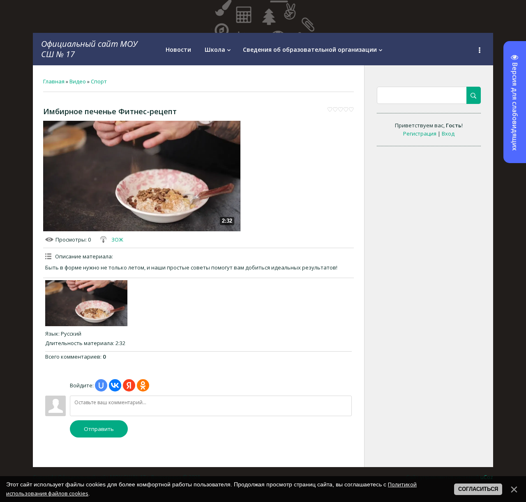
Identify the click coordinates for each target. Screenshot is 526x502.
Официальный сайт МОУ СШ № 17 (89, 49)
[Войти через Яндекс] (129, 385)
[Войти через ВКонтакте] (115, 385)
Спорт (99, 81)
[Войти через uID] (101, 385)
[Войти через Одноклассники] (143, 385)
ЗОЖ (117, 239)
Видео (77, 81)
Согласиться (478, 489)
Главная (54, 81)
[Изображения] (86, 303)
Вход (448, 133)
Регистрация (419, 133)
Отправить (99, 429)
